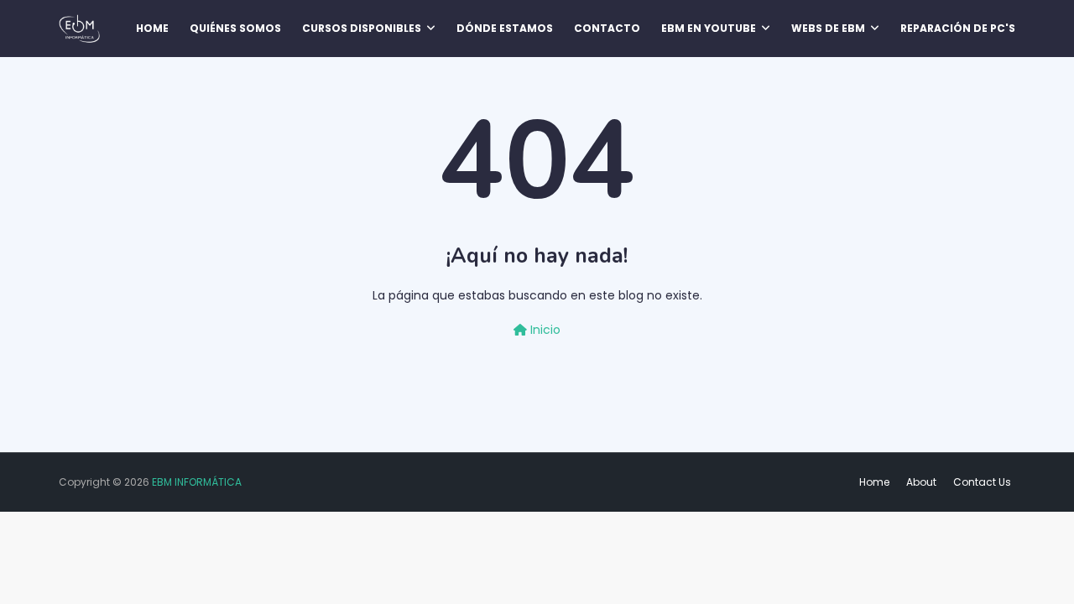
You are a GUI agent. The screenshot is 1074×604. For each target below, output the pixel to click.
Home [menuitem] (152, 28)
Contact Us (982, 482)
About (921, 482)
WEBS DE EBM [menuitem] (828, 28)
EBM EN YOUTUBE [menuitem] (708, 28)
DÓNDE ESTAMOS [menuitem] (504, 28)
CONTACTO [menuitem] (607, 28)
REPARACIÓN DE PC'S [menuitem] (957, 28)
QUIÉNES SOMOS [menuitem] (235, 28)
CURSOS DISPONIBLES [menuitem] (361, 28)
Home (874, 482)
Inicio (543, 329)
